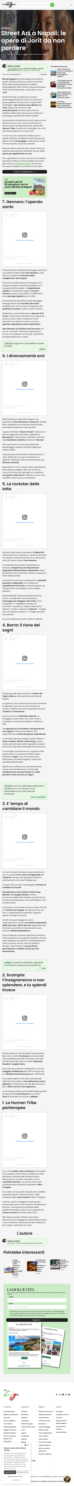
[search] (52, 5)
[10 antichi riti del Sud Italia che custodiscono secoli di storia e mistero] (32, 1266)
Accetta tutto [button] (10, 1472)
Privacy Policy (12, 1468)
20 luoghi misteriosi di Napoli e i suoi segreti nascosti (63, 1264)
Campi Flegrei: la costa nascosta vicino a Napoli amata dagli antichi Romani (17, 1267)
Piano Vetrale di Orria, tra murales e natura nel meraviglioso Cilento (65, 73)
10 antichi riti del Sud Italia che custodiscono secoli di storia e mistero (41, 1265)
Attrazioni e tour (44, 1421)
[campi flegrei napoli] (9, 1268)
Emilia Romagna (27, 1424)
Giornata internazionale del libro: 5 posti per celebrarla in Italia (64, 104)
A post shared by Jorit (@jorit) (25, 263)
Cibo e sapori (43, 1439)
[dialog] (16, 1463)
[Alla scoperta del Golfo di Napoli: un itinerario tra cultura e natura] (53, 95)
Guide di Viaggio (44, 1427)
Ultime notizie (43, 1430)
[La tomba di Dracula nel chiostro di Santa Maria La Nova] (55, 1264)
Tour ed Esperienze (45, 1433)
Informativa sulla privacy (37, 1315)
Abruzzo (24, 1411)
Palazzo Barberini (9, 1433)
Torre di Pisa (7, 1424)
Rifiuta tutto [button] (23, 1472)
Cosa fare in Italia (45, 1442)
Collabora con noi (62, 1415)
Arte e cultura (43, 1436)
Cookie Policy (34, 1481)
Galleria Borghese (9, 1427)
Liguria (23, 1433)
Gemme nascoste (45, 1415)
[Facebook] (56, 1395)
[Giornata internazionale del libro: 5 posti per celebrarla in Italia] (53, 105)
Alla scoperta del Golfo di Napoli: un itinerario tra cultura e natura (64, 95)
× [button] (28, 1445)
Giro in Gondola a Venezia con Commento (9, 1438)
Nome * (11, 1297)
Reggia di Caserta (9, 1430)
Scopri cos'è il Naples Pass (23, 172)
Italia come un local (46, 1411)
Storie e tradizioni (45, 1454)
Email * (11, 1303)
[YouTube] (63, 1395)
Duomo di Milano (9, 1421)
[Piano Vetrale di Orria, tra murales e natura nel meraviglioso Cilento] (53, 73)
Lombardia (25, 1436)
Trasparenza (61, 1481)
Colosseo (6, 1418)
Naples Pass (24, 163)
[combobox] (25, 1445)
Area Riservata (61, 1432)
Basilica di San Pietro (10, 1415)
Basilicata (25, 1415)
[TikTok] (66, 1395)
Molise (23, 1442)
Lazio (23, 1430)
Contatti (59, 1418)
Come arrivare (44, 1418)
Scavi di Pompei (9, 1411)
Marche (24, 1439)
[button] (16, 1476)
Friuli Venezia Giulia (28, 1427)
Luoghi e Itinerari (44, 1445)
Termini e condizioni (48, 1481)
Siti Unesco (43, 1424)
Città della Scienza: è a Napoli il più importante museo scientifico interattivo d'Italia (64, 84)
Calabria (24, 1418)
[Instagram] (59, 1395)
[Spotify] (69, 1395)
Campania (25, 1421)
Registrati (36, 1320)
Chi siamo (59, 1411)
